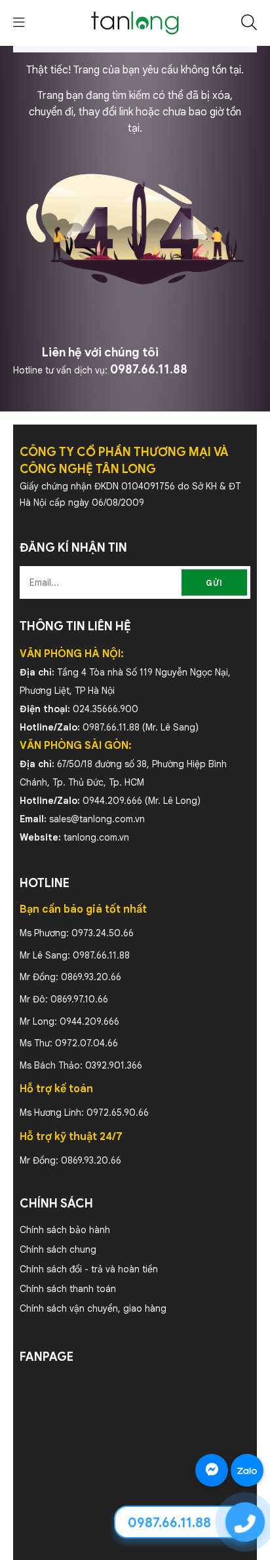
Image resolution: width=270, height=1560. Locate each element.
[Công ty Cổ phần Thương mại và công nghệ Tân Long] (135, 22)
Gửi (214, 583)
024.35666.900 (105, 709)
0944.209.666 (112, 801)
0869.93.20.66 (91, 977)
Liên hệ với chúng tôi (100, 352)
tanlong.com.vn (96, 837)
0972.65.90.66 (118, 1112)
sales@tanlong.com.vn (97, 819)
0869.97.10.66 (79, 999)
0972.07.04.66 (86, 1043)
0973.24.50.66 (102, 933)
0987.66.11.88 (148, 369)
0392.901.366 (113, 1065)
